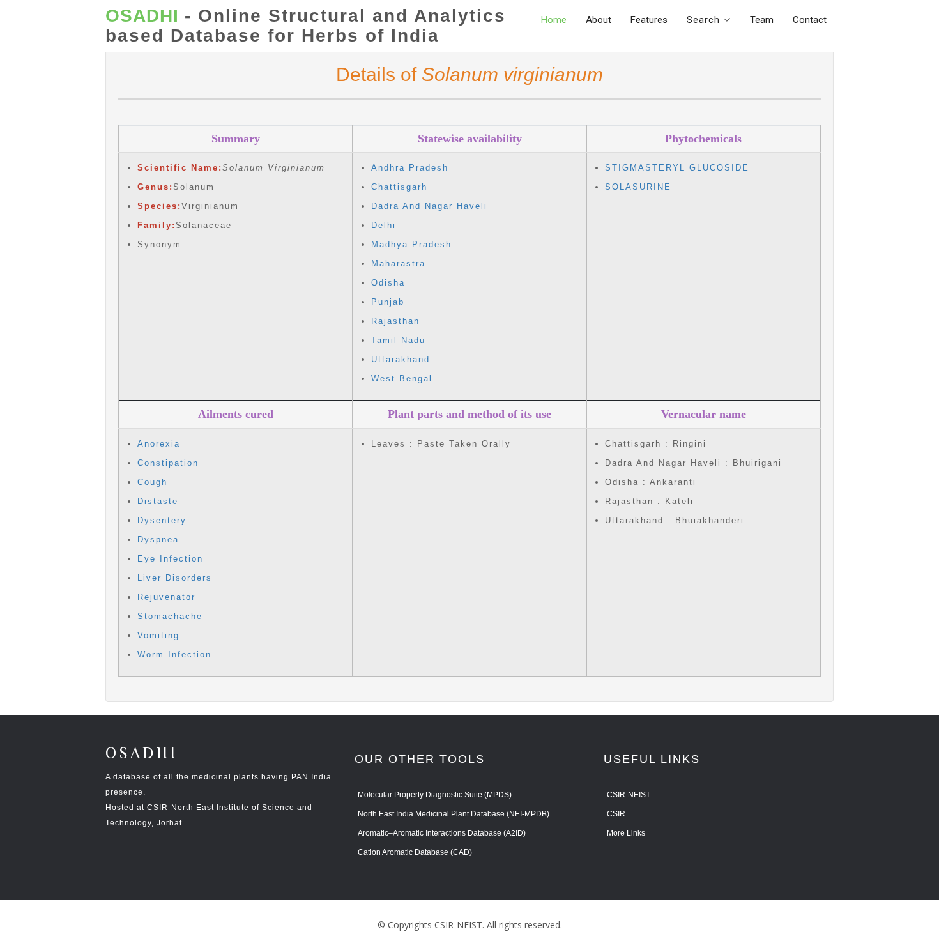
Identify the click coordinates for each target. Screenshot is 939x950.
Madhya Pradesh (411, 244)
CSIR (616, 813)
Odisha (388, 282)
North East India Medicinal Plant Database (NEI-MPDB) (453, 813)
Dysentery (162, 520)
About (598, 20)
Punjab (387, 302)
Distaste (157, 501)
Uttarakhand (400, 359)
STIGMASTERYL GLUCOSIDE (677, 167)
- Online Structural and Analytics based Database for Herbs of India (305, 25)
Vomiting (158, 635)
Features (649, 20)
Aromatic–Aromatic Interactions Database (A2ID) (442, 833)
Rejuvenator (166, 597)
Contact (810, 20)
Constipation (168, 463)
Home (554, 20)
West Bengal (401, 378)
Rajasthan (395, 321)
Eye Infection (170, 558)
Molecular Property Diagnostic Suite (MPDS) (435, 794)
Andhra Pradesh (409, 167)
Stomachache (169, 616)
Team (762, 20)
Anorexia (158, 443)
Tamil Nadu (398, 340)
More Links (626, 833)
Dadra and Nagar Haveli (429, 206)
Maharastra (398, 263)
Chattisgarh (399, 187)
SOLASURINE (638, 187)
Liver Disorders (174, 578)
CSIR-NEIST (628, 794)
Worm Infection (174, 654)
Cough (152, 482)
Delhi (383, 225)
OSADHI (141, 754)
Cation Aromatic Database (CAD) (415, 852)
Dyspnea (158, 539)
